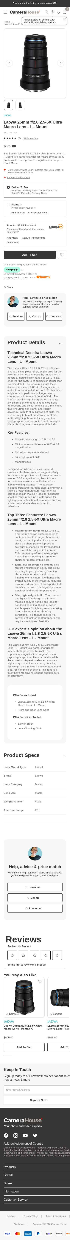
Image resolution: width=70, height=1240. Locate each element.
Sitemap (11, 1216)
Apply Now (12, 238)
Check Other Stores (38, 212)
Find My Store (18, 212)
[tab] (35, 342)
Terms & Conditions (56, 1216)
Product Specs (22, 755)
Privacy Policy (31, 1216)
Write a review (31, 138)
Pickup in (16, 204)
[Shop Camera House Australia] (25, 12)
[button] (9, 63)
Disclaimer (19, 1224)
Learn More (13, 242)
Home (7, 22)
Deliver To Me (19, 187)
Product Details (26, 342)
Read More (10, 163)
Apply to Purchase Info (33, 238)
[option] (24, 1014)
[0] (64, 12)
